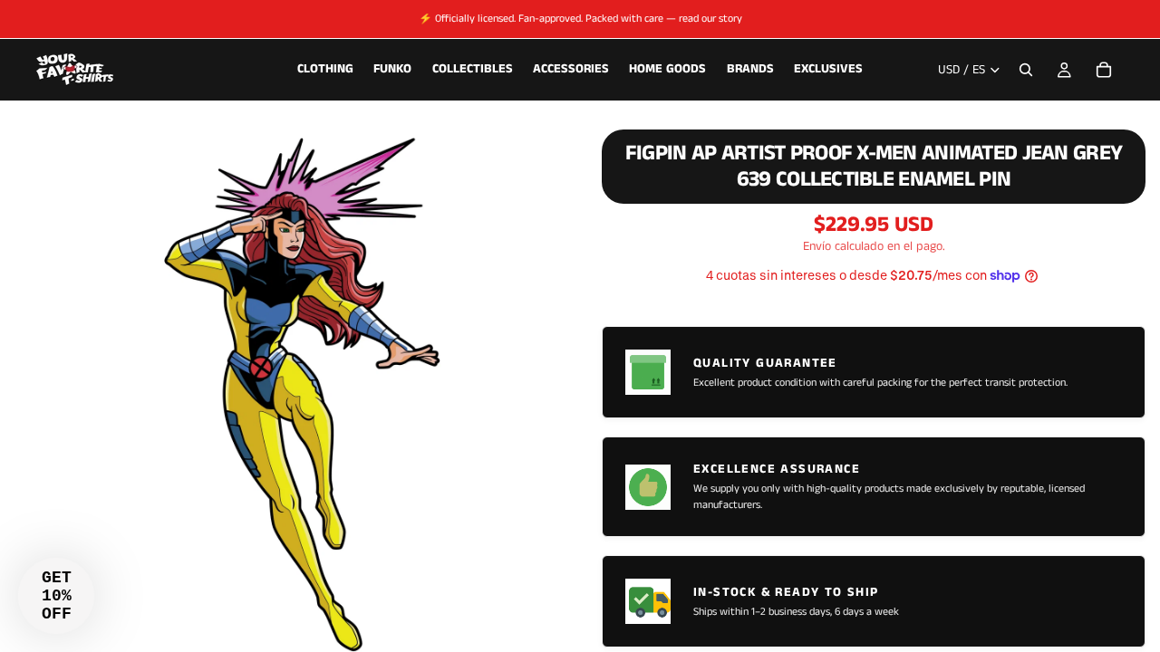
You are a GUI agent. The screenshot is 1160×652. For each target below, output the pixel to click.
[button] (56, 596)
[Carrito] (1104, 70)
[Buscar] (1026, 70)
